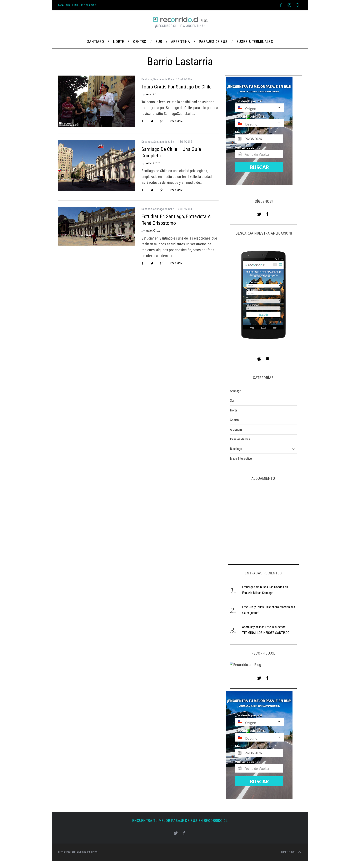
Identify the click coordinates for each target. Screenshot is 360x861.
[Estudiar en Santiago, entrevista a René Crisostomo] (96, 226)
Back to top (288, 852)
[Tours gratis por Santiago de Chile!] (96, 101)
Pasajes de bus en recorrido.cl (77, 5)
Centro (234, 420)
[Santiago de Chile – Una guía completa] (96, 165)
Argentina (236, 429)
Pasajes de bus (240, 439)
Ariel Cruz (153, 94)
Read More (176, 121)
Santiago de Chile (163, 79)
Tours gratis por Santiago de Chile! (177, 87)
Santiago (235, 391)
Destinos (146, 79)
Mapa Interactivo (241, 459)
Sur (232, 401)
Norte (234, 410)
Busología (236, 449)
